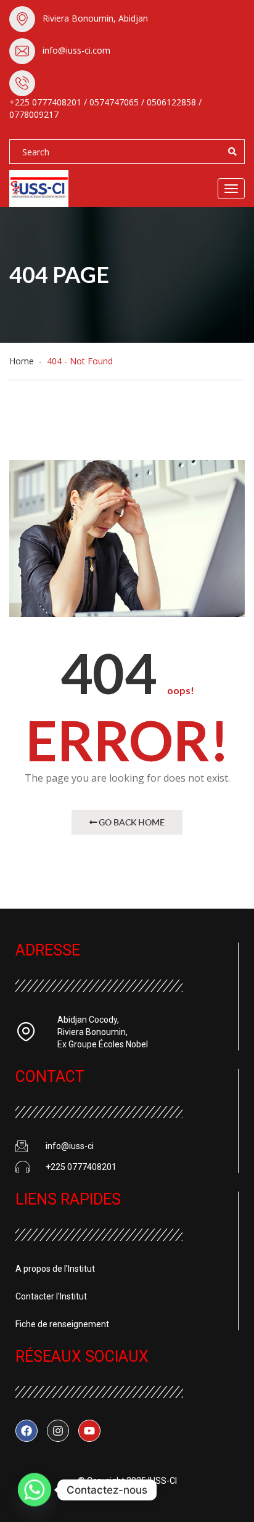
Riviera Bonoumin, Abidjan (95, 18)
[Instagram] (58, 1431)
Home (24, 361)
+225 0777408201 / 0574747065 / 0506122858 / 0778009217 (105, 108)
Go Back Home (131, 822)
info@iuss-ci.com (76, 50)
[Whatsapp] (34, 1490)
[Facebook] (26, 1431)
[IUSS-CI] (58, 188)
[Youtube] (89, 1431)
